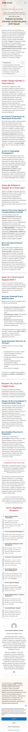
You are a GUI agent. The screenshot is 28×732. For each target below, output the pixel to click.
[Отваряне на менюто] (25, 3)
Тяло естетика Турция (13, 16)
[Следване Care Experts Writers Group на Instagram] (14, 672)
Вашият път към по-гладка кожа (11, 70)
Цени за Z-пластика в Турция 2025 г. (12, 68)
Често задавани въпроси (9, 73)
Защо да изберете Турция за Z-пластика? (13, 66)
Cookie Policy (10, 730)
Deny (14, 722)
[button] (26, 705)
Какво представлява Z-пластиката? (12, 64)
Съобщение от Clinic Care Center (11, 71)
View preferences (14, 726)
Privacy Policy (16, 730)
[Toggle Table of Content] (21, 63)
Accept (14, 719)
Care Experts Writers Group (9, 9)
